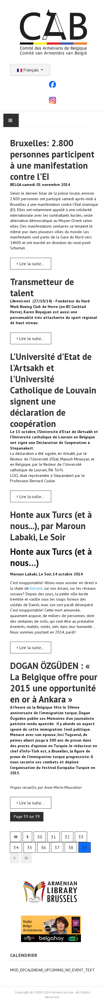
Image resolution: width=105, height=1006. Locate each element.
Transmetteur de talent (42, 287)
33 (80, 837)
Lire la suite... (31, 263)
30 (39, 837)
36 (43, 847)
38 (70, 847)
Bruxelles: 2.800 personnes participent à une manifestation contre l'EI (52, 159)
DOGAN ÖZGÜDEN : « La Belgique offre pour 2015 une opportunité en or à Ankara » (53, 682)
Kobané (36, 588)
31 (53, 837)
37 (57, 847)
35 (29, 847)
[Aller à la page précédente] (27, 836)
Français (31, 70)
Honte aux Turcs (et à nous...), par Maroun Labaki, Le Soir (51, 526)
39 (84, 847)
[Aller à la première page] (15, 836)
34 (15, 847)
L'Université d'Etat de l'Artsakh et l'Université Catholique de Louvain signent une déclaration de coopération (53, 390)
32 (67, 837)
